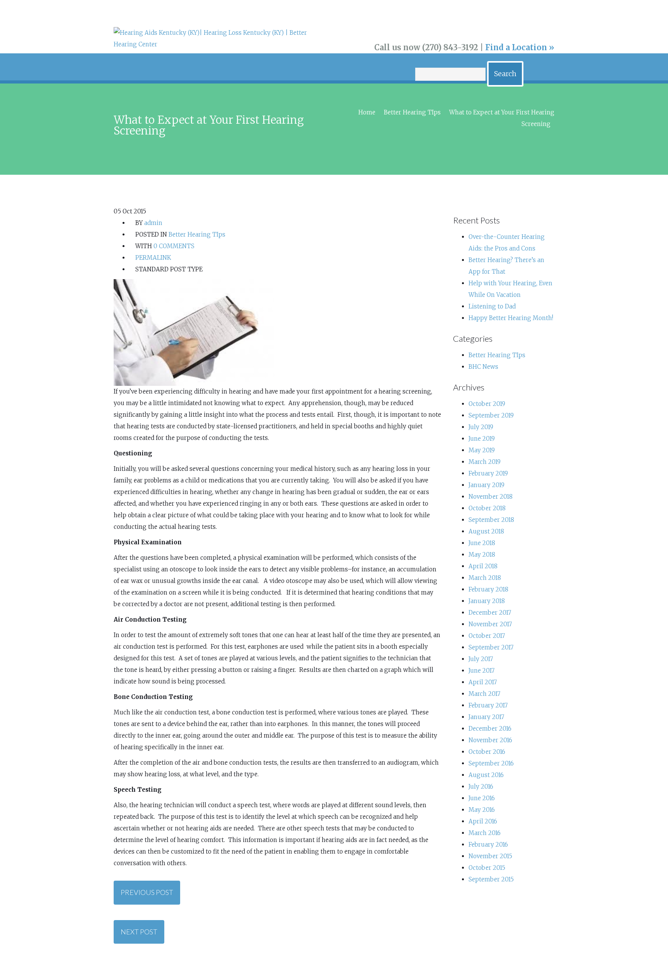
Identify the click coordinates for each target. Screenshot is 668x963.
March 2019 (485, 461)
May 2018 (482, 554)
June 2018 (482, 543)
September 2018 (491, 519)
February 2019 (488, 473)
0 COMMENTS (173, 246)
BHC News (483, 366)
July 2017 (481, 659)
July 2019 (481, 427)
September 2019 (491, 415)
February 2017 (488, 705)
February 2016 (488, 844)
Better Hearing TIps (412, 112)
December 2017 (490, 612)
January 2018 (487, 601)
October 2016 (487, 751)
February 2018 (488, 589)
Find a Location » (519, 47)
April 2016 (483, 821)
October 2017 (487, 635)
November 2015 (490, 856)
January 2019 (486, 485)
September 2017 (491, 647)
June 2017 (481, 670)
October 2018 (487, 508)
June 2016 (482, 798)
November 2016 (490, 740)
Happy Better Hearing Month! (511, 318)
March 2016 (485, 833)
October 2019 (487, 403)
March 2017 (484, 693)
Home (366, 112)
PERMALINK (152, 257)
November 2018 (491, 496)
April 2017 (483, 682)
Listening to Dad (492, 306)
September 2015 (491, 879)
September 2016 (491, 763)
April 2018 (483, 566)
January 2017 (486, 717)
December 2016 (490, 728)
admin (153, 223)
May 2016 (482, 809)
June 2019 (482, 438)
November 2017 (490, 624)
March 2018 (485, 577)
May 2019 (482, 450)
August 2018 (486, 531)
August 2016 (486, 775)
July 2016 (481, 786)
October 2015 (487, 867)
